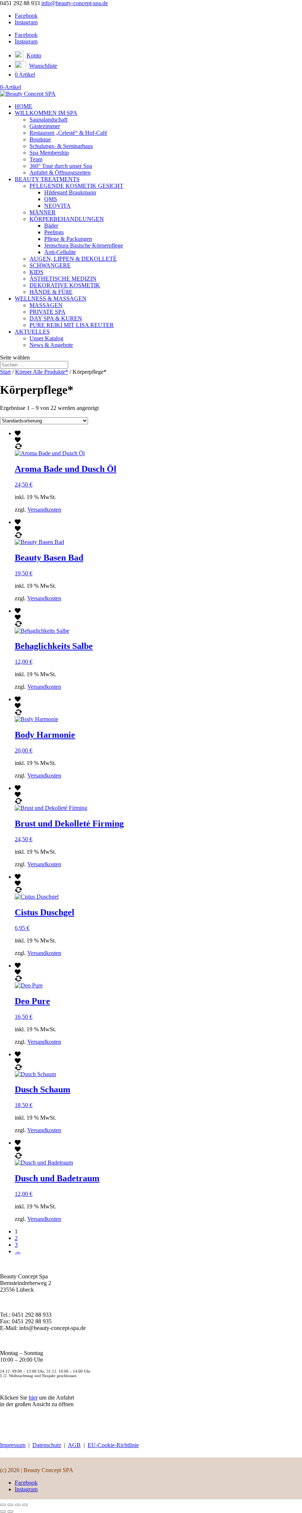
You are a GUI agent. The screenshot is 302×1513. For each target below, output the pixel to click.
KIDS (36, 272)
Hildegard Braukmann (70, 192)
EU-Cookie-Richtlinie (113, 1445)
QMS (50, 199)
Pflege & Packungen (68, 239)
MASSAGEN (46, 305)
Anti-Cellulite (60, 252)
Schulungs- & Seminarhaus (61, 146)
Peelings (54, 232)
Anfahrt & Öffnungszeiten (60, 172)
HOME (23, 106)
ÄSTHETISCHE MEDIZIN (62, 278)
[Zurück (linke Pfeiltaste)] (3, 1511)
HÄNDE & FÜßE (51, 292)
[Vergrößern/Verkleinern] (3, 1505)
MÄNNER (42, 212)
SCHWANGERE (50, 265)
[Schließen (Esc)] (25, 1505)
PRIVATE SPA (47, 312)
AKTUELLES (32, 332)
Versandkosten (44, 509)
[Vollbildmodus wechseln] (10, 1505)
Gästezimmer (44, 126)
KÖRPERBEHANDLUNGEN (66, 219)
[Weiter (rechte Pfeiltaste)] (10, 1511)
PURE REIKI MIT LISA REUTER (71, 325)
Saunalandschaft (48, 119)
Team (35, 159)
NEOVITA (57, 206)
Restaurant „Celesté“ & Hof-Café (68, 133)
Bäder (51, 225)
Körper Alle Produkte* (41, 372)
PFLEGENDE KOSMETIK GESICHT (76, 186)
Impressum (12, 1445)
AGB (74, 1445)
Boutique (40, 139)
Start (5, 372)
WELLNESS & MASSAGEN (51, 298)
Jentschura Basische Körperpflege (83, 245)
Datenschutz (46, 1445)
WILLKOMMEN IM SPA (46, 113)
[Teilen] (18, 1505)
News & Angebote (51, 345)
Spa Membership (49, 153)
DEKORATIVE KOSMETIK (64, 285)
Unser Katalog (46, 338)
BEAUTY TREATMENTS (47, 179)
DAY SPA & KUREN (55, 318)
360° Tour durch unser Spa (60, 166)
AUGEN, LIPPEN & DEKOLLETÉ (73, 259)
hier (33, 1397)
